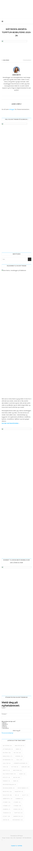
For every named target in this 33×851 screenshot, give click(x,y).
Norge (3, 838)
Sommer (19, 798)
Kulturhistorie (9, 773)
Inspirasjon (19, 838)
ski (17, 795)
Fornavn (4, 714)
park (15, 781)
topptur (18, 812)
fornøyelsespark (20, 763)
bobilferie (7, 756)
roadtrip (19, 791)
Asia (11, 838)
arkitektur (19, 745)
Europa (8, 838)
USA (14, 838)
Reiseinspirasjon (9, 784)
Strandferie (6, 728)
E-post (4, 707)
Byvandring (8, 759)
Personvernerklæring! (7, 733)
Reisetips (7, 791)
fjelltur (7, 763)
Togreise (7, 812)
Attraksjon (8, 749)
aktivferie (7, 745)
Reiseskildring (9, 788)
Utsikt (6, 816)
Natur (16, 777)
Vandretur (18, 816)
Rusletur (7, 795)
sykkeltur (17, 809)
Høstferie (17, 770)
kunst (22, 773)
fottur (14, 766)
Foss (5, 766)
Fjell (19, 759)
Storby (6, 802)
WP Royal (20, 835)
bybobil (19, 756)
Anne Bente (6, 60)
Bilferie (4, 722)
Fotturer (5, 726)
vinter (6, 819)
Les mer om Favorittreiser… (11, 423)
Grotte (6, 770)
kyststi (6, 777)
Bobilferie (5, 724)
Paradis (6, 781)
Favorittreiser (16, 6)
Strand (6, 805)
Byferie (5, 725)
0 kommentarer (27, 60)
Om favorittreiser (27, 838)
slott (25, 795)
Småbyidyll (7, 798)
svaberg (6, 809)
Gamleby (25, 766)
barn (18, 749)
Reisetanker (23, 788)
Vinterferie (17, 819)
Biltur (17, 752)
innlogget (12, 109)
